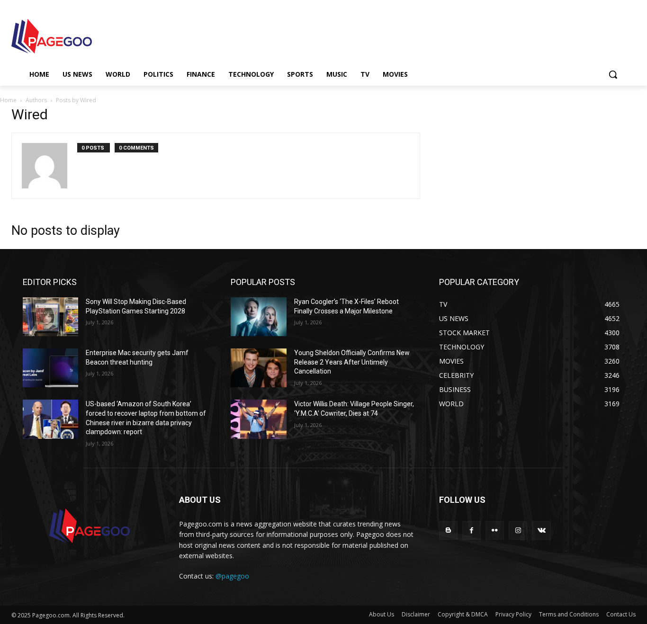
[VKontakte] (541, 530)
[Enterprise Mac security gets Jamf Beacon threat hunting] (50, 367)
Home (8, 100)
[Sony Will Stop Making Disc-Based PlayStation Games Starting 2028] (50, 316)
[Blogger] (448, 530)
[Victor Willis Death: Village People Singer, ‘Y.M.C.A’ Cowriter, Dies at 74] (258, 419)
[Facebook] (471, 530)
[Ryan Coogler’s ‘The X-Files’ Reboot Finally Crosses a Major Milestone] (258, 316)
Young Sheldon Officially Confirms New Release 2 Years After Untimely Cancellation (352, 362)
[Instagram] (518, 530)
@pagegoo (232, 575)
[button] (613, 74)
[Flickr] (494, 530)
